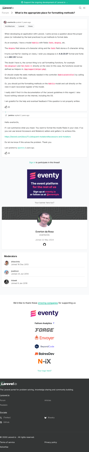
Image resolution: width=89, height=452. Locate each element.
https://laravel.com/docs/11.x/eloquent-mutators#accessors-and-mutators (38, 136)
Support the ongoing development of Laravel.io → (46, 2)
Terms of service (7, 442)
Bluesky (51, 417)
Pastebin (3, 405)
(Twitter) (7, 417)
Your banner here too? (44, 202)
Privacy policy (50, 442)
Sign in (32, 162)
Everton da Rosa (45, 233)
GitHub (6, 422)
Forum (5, 12)
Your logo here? (44, 371)
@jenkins (21, 148)
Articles (47, 400)
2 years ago (24, 115)
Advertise (4, 447)
